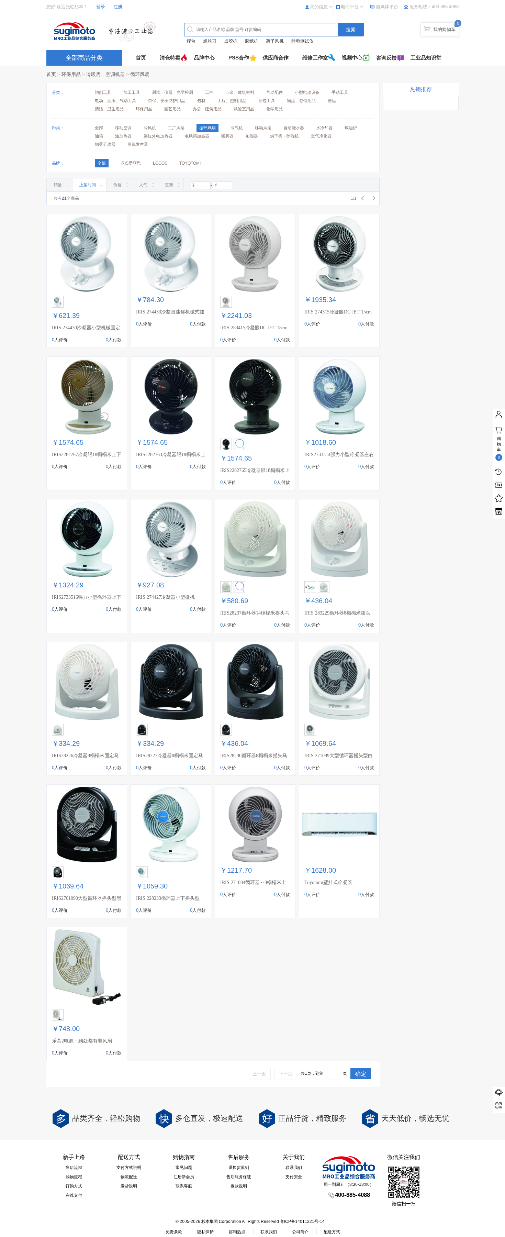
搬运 (332, 100)
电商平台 (350, 6)
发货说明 (129, 1186)
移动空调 (123, 127)
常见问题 (184, 1167)
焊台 (191, 41)
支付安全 (293, 1176)
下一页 (285, 1073)
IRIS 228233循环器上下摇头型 (168, 898)
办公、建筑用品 (207, 109)
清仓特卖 (170, 57)
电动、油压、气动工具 (115, 100)
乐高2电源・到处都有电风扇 (82, 1040)
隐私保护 (205, 1231)
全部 (99, 127)
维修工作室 (315, 57)
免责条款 (174, 1231)
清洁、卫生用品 (109, 109)
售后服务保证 (238, 1176)
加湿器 (252, 136)
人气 (143, 185)
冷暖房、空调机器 (105, 74)
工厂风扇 (176, 127)
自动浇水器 (293, 127)
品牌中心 (204, 57)
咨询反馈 (386, 57)
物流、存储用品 (301, 100)
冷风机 (150, 127)
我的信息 (319, 6)
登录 (100, 6)
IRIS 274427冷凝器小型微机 (165, 597)
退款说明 (239, 1186)
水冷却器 (324, 127)
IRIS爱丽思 (131, 163)
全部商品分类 (84, 57)
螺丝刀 (209, 41)
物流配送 (129, 1176)
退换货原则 (238, 1167)
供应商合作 (276, 57)
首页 (141, 57)
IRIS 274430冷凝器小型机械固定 (86, 327)
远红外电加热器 (158, 136)
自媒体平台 (387, 6)
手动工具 (340, 92)
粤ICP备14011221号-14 (302, 1221)
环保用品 (71, 74)
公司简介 (300, 1231)
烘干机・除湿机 (284, 136)
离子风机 (275, 41)
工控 (209, 92)
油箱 (99, 136)
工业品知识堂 (426, 57)
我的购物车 (444, 29)
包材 (201, 100)
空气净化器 (321, 136)
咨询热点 (237, 1231)
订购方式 (74, 1186)
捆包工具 (266, 100)
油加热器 (123, 136)
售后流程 (74, 1167)
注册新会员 (183, 1176)
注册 (117, 6)
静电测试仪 (302, 41)
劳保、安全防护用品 (166, 100)
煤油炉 (351, 127)
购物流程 (74, 1176)
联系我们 (293, 1167)
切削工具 (103, 92)
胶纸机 (251, 41)
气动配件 (274, 92)
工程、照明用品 (231, 100)
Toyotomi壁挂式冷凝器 (328, 882)
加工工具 (131, 92)
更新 (169, 185)
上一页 (259, 1073)
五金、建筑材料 (239, 92)
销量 (58, 185)
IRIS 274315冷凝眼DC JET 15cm (338, 311)
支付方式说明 (128, 1167)
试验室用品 (244, 109)
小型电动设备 (307, 92)
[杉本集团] (106, 31)
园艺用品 (172, 109)
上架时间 (87, 185)
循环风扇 (139, 74)
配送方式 (332, 1231)
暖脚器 (227, 136)
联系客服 (184, 1186)
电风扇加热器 (196, 136)
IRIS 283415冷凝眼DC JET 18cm (254, 327)
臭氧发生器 (137, 144)
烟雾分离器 (105, 144)
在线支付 (74, 1195)
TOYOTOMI (190, 163)
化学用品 (274, 109)
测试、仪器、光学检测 (172, 92)
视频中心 (352, 57)
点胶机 (230, 41)
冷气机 (237, 127)
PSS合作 (238, 57)
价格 (117, 185)
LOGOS (160, 163)
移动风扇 (263, 127)
